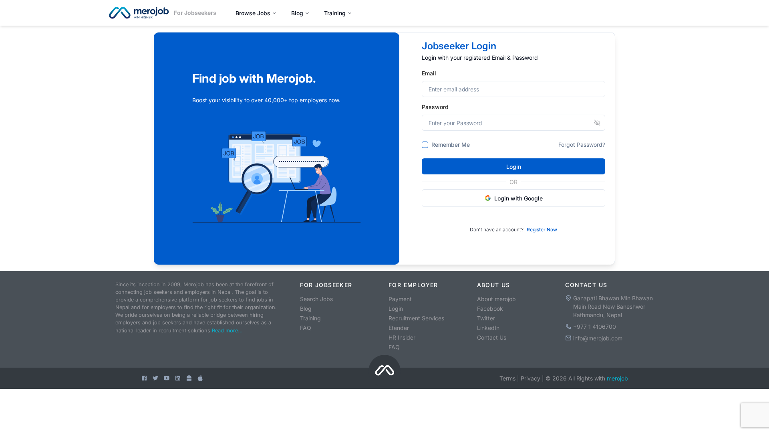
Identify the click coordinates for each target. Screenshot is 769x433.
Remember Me (450, 145)
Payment (400, 298)
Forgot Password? (581, 144)
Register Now (542, 230)
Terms (507, 378)
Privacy (530, 378)
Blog (297, 13)
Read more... (227, 331)
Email (429, 73)
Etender (399, 327)
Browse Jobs (253, 13)
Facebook (490, 308)
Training (335, 13)
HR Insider (402, 337)
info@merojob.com (597, 338)
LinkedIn (488, 327)
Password (435, 106)
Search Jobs (316, 298)
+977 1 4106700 (594, 326)
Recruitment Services (416, 318)
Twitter (486, 318)
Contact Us (491, 337)
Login (513, 166)
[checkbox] (425, 145)
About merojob (496, 298)
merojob (617, 378)
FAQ (305, 327)
